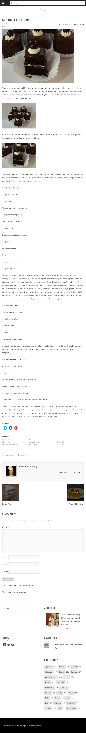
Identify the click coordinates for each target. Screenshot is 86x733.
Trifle (59, 708)
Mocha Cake (6, 98)
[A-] (3, 26)
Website (5, 572)
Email (5, 564)
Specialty (48, 708)
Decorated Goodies (51, 677)
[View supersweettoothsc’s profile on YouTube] (13, 644)
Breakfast (74, 667)
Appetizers (48, 667)
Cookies (61, 672)
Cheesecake (48, 672)
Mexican (67, 698)
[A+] (6, 26)
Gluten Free (63, 687)
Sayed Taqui (21, 726)
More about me (65, 628)
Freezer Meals (49, 687)
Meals (57, 698)
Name (5, 557)
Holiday (71, 693)
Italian (47, 698)
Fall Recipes (60, 682)
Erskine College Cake (9, 440)
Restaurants (57, 703)
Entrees (47, 682)
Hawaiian (48, 693)
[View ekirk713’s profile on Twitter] (8, 644)
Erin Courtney (9, 455)
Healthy (59, 693)
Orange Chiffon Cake (76, 504)
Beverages (62, 667)
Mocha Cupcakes (61, 440)
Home (59, 24)
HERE (9, 135)
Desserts (67, 24)
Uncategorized (71, 708)
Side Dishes (70, 703)
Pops (46, 703)
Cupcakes (74, 672)
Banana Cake (6, 504)
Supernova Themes (34, 726)
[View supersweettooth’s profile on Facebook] (4, 644)
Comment (5, 528)
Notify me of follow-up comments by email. (19, 585)
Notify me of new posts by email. (16, 592)
